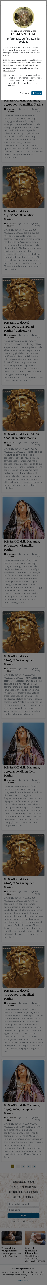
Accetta (37, 93)
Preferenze (24, 93)
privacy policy (9, 70)
